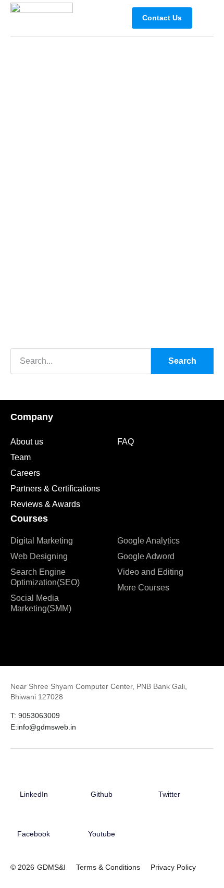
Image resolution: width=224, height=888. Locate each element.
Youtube (101, 834)
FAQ (125, 441)
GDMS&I (51, 867)
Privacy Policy (173, 867)
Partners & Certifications (55, 488)
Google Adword (146, 556)
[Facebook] (34, 818)
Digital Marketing (41, 540)
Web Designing (39, 556)
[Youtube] (101, 818)
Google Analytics (148, 540)
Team (20, 457)
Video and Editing (150, 572)
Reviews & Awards (45, 504)
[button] (205, 17)
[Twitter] (169, 778)
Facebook (33, 834)
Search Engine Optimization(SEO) (45, 577)
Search (182, 360)
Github (102, 794)
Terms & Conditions (108, 867)
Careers (25, 472)
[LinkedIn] (34, 778)
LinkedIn (34, 794)
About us (26, 441)
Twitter (169, 794)
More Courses (143, 587)
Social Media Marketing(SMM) (40, 603)
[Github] (101, 778)
